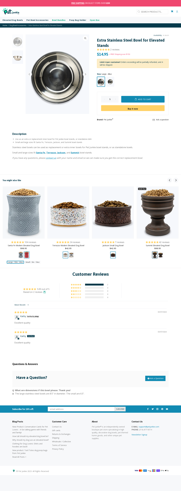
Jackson (61, 152)
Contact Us (57, 426)
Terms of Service (59, 445)
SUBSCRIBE (120, 409)
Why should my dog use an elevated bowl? (30, 440)
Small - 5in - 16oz (32, 262)
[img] (20, 312)
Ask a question (162, 119)
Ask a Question (157, 378)
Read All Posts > (19, 457)
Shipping (55, 438)
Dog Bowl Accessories (18, 25)
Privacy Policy (58, 449)
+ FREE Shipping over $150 (119, 54)
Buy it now (133, 109)
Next (85, 74)
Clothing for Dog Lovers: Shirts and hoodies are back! (27, 445)
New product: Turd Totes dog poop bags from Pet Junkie (29, 451)
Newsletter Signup (139, 434)
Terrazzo (51, 152)
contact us (51, 157)
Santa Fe (40, 152)
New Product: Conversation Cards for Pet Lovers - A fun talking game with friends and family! (30, 429)
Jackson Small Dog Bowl (113, 245)
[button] (103, 49)
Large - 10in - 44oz (15, 262)
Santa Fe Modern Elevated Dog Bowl (24, 245)
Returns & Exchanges (61, 434)
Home (5, 25)
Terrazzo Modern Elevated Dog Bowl (68, 245)
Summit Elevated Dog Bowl (157, 245)
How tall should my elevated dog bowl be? (30, 436)
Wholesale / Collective (61, 441)
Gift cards (56, 430)
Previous (29, 74)
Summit (75, 152)
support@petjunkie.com (149, 426)
